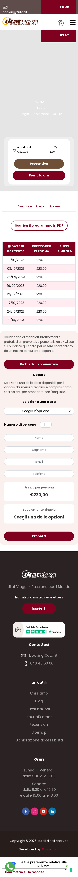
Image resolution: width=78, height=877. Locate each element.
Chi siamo (39, 693)
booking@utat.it (43, 655)
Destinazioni (39, 708)
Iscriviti (39, 608)
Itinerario (41, 206)
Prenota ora (39, 175)
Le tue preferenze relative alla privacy (43, 863)
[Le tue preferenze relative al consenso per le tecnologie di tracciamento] (71, 870)
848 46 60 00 (41, 663)
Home (39, 101)
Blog (39, 701)
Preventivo (39, 163)
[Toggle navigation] (73, 22)
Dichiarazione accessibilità (39, 740)
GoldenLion (50, 849)
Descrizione (25, 206)
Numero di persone (20, 424)
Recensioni (39, 724)
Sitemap (39, 732)
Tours (41, 107)
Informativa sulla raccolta (24, 872)
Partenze (55, 206)
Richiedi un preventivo (39, 364)
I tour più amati (39, 716)
